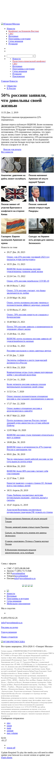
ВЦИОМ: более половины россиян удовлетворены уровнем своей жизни (25, 270)
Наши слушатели (9, 637)
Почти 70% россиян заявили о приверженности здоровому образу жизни (30, 327)
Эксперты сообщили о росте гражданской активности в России (27, 361)
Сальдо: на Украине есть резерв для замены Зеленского (26, 534)
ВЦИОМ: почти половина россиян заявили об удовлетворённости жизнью (29, 339)
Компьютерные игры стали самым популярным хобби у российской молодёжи (30, 373)
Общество (11, 86)
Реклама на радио (9, 627)
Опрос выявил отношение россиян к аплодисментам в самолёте (24, 409)
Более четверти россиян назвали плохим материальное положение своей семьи (26, 385)
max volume (12, 733)
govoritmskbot (18, 573)
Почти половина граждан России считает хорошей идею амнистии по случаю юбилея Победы (28, 423)
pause (9, 725)
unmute (10, 730)
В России (11, 88)
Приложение (18, 76)
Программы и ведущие (19, 39)
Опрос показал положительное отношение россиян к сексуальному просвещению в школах (30, 397)
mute (9, 728)
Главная (5, 81)
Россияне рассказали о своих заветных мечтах (29, 350)
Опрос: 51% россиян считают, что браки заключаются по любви (26, 291)
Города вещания (9, 632)
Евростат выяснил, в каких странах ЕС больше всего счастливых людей (29, 484)
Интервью (13, 36)
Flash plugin (6, 757)
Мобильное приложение (18, 603)
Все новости (7, 152)
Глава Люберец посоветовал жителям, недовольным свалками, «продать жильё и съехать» (27, 497)
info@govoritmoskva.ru (25, 578)
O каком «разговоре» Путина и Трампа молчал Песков (27, 542)
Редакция (12, 44)
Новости (11, 28)
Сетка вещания (15, 41)
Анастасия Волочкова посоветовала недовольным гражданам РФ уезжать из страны (30, 510)
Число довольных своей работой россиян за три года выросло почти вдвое (30, 460)
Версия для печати (12, 149)
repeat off (11, 748)
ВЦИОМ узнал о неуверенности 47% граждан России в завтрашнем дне (29, 448)
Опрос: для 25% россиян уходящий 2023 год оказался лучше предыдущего (28, 258)
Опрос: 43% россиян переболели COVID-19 (28, 281)
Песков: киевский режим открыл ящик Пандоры (27, 527)
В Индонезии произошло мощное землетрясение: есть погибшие (20, 551)
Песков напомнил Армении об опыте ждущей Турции (26, 520)
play (9, 723)
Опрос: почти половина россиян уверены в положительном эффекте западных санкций (28, 303)
